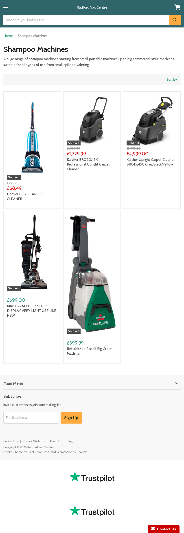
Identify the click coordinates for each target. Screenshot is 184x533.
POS (47, 452)
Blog (69, 441)
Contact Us (10, 441)
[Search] (175, 20)
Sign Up (71, 417)
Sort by (171, 80)
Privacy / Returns (34, 441)
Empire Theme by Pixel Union (23, 452)
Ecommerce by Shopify (72, 452)
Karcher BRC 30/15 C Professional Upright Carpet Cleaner (88, 164)
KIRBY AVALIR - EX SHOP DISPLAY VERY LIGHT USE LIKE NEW (31, 311)
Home (8, 36)
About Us (56, 441)
